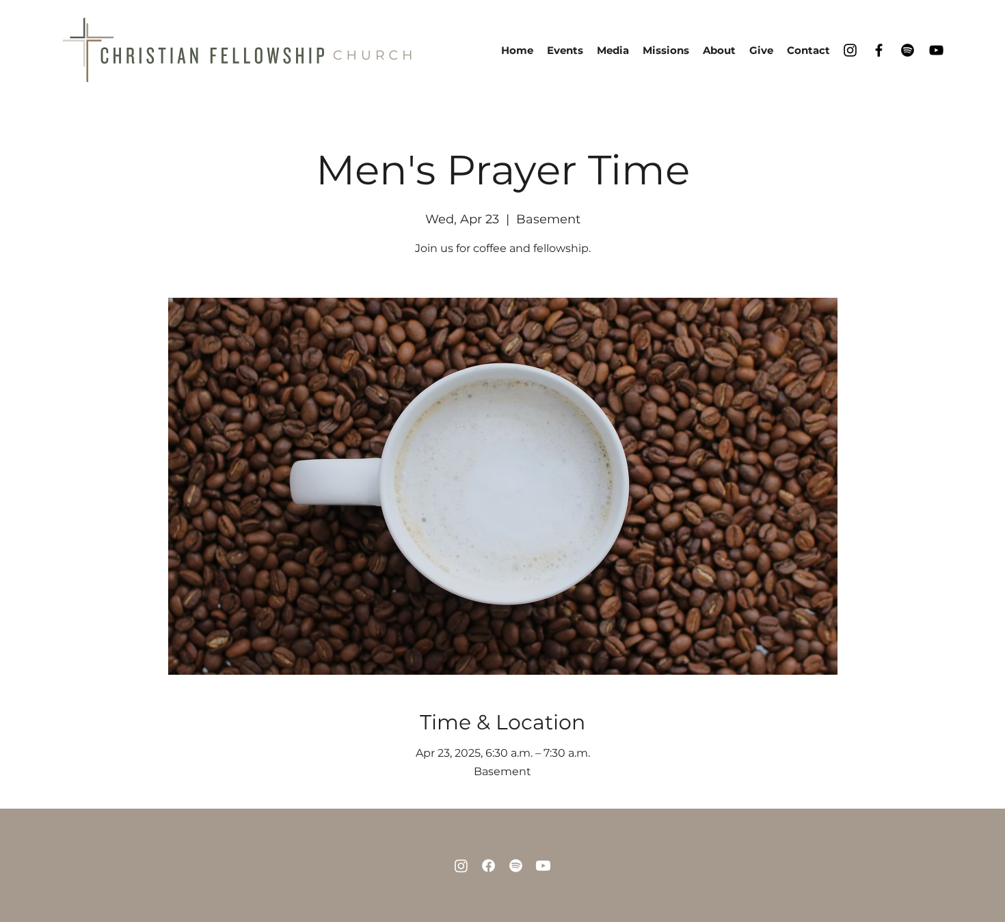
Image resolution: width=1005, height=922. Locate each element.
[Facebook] (878, 50)
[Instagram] (850, 50)
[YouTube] (936, 50)
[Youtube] (543, 865)
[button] (719, 50)
